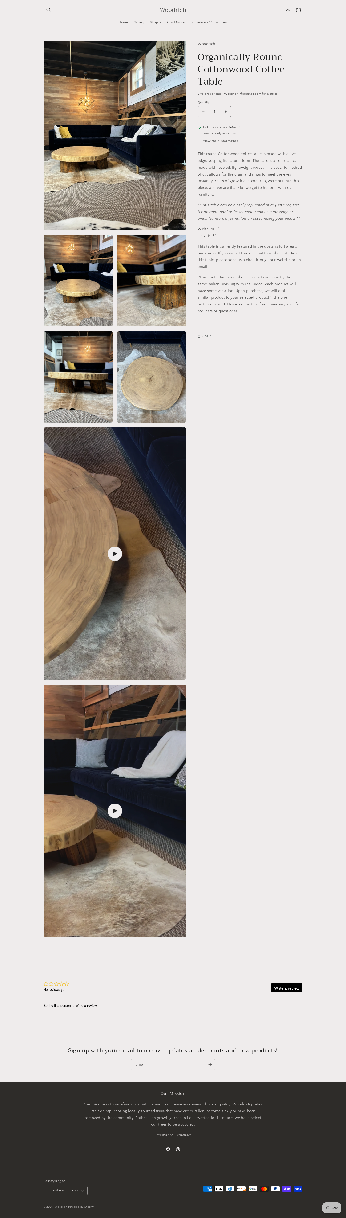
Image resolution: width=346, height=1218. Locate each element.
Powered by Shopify (81, 1207)
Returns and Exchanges (173, 1135)
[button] (49, 10)
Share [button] (206, 336)
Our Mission (173, 1093)
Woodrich (61, 1207)
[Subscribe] (210, 1064)
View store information (220, 141)
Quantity (204, 102)
